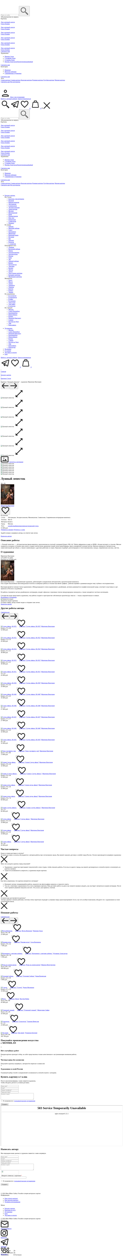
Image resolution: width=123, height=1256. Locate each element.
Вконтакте (4, 1254)
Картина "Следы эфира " (22, 819)
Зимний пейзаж (13, 261)
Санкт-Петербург (14, 311)
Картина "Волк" (14, 999)
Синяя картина (15, 80)
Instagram (4, 1237)
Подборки (8, 349)
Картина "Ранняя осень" (22, 942)
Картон (10, 289)
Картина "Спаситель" (19, 1021)
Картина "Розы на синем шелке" (30, 965)
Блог (6, 354)
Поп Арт (11, 218)
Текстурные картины (15, 273)
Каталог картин (10, 195)
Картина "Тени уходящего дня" (29, 751)
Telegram (3, 1246)
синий (10, 526)
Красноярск (12, 325)
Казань (10, 316)
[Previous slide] (5, 386)
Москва (10, 309)
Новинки (8, 70)
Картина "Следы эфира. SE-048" (30, 705)
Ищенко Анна (9, 56)
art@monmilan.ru (6, 1228)
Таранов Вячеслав (33, 1021)
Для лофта (11, 304)
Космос (10, 268)
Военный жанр (13, 235)
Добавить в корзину (7, 529)
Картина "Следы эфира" (22, 830)
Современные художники (13, 73)
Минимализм (12, 213)
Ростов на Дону (13, 342)
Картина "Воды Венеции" (24, 931)
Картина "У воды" (16, 987)
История (11, 237)
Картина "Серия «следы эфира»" (30, 807)
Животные (11, 233)
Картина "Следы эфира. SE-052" (30, 638)
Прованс (11, 223)
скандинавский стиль (31, 526)
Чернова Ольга (38, 931)
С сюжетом (12, 244)
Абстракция (12, 204)
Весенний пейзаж (14, 249)
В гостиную (12, 296)
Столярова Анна (10, 58)
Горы (10, 257)
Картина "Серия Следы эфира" (29, 762)
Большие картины (14, 275)
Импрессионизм (13, 202)
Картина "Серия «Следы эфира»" (31, 773)
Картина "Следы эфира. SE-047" (30, 717)
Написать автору (6, 536)
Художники (9, 328)
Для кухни (11, 302)
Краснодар (11, 347)
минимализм (20, 526)
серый (14, 526)
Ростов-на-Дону (13, 321)
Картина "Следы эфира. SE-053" (30, 660)
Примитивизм (13, 216)
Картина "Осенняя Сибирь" (25, 976)
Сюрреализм (12, 206)
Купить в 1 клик (19, 529)
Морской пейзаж (13, 228)
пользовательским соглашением (24, 1101)
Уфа (9, 323)
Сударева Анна (10, 60)
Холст (10, 280)
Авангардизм (12, 209)
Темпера (11, 287)
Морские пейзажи (10, 71)
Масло (10, 282)
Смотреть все (5, 612)
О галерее (8, 351)
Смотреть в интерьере (15, 462)
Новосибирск (12, 315)
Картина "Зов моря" (18, 1033)
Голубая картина (48, 80)
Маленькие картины (15, 276)
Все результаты (15, 82)
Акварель (11, 285)
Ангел (10, 271)
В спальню (12, 301)
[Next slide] (14, 386)
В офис (10, 299)
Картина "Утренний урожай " (27, 1010)
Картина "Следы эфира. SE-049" (30, 694)
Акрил (10, 283)
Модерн (11, 211)
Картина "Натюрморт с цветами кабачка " (39, 953)
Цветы (10, 251)
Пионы (10, 256)
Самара (10, 320)
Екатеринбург (13, 313)
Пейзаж (10, 226)
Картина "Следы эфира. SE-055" (30, 626)
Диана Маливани (28, 987)
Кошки (10, 263)
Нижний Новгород (14, 318)
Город (10, 230)
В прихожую (12, 297)
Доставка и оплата (11, 352)
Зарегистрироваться (24, 99)
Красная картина (26, 80)
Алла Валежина (35, 942)
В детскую (11, 306)
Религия (11, 242)
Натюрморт (12, 232)
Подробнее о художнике (9, 597)
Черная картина (60, 80)
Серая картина (5, 80)
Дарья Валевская (40, 976)
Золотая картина (13, 252)
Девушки (11, 266)
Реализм (11, 200)
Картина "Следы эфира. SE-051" (30, 672)
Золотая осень (13, 254)
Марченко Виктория (48, 626)
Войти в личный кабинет (9, 99)
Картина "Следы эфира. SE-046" (30, 728)
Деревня (11, 247)
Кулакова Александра (60, 953)
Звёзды (10, 270)
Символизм (12, 221)
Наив (10, 214)
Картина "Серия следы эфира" (28, 785)
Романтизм (12, 219)
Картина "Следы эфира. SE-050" (30, 683)
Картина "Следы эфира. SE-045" (30, 739)
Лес (9, 259)
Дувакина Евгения (31, 1033)
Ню (9, 238)
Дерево (10, 292)
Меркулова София (43, 1010)
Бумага (10, 290)
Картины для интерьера (16, 199)
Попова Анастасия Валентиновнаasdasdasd (19, 62)
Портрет (11, 240)
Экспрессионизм (14, 207)
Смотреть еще (5, 51)
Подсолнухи (12, 264)
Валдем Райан (24, 999)
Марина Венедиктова (48, 965)
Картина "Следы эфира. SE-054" (30, 649)
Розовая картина (37, 80)
